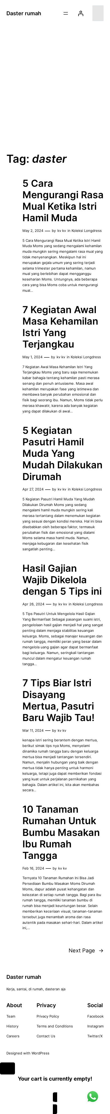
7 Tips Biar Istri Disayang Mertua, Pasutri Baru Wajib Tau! (58, 700)
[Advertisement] (55, 87)
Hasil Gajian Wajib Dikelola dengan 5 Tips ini (62, 580)
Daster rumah (23, 13)
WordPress (40, 1053)
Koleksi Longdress (87, 230)
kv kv (61, 230)
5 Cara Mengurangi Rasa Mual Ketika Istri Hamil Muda (63, 201)
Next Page (86, 950)
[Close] (7, 1068)
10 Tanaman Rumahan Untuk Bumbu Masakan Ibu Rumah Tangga (61, 832)
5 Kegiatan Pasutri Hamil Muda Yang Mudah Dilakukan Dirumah (62, 453)
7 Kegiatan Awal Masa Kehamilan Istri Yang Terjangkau (60, 327)
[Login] (80, 13)
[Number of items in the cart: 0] (98, 13)
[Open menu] (65, 13)
